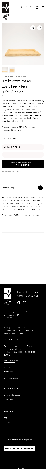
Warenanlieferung (11, 379)
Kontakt (7, 368)
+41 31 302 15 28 (11, 361)
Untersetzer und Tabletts (14, 76)
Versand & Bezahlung (12, 395)
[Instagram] (24, 302)
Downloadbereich (10, 400)
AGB (5, 418)
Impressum (8, 423)
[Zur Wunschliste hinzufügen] (39, 27)
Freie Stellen (8, 372)
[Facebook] (18, 302)
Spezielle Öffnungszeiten (13, 340)
